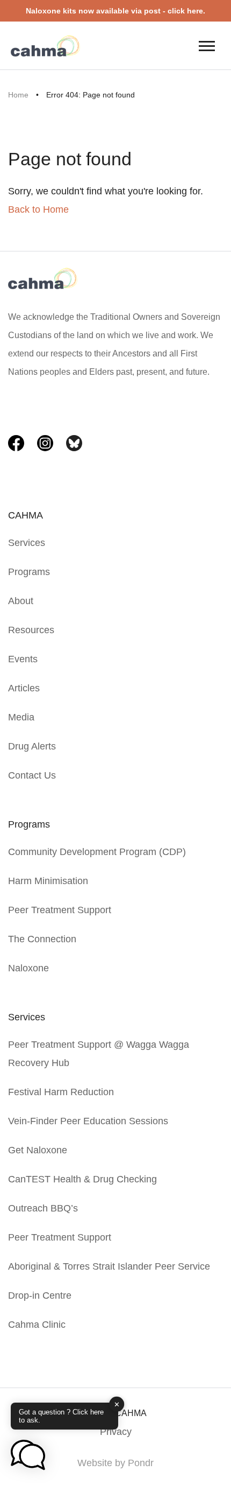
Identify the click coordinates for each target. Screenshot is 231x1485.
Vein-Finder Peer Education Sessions (88, 1121)
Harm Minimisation (48, 880)
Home (18, 94)
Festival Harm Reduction (61, 1092)
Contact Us (32, 775)
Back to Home (38, 209)
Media (21, 717)
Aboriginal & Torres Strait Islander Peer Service (109, 1266)
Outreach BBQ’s (43, 1208)
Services (26, 542)
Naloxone (28, 968)
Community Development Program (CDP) (97, 851)
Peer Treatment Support (59, 910)
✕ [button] (117, 1404)
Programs (29, 571)
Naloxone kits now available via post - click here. (115, 10)
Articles (24, 688)
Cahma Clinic (37, 1324)
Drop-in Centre (39, 1295)
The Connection (42, 939)
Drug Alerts (32, 746)
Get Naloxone (37, 1150)
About (20, 601)
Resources (31, 630)
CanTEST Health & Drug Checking (82, 1179)
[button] (28, 1456)
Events (23, 659)
